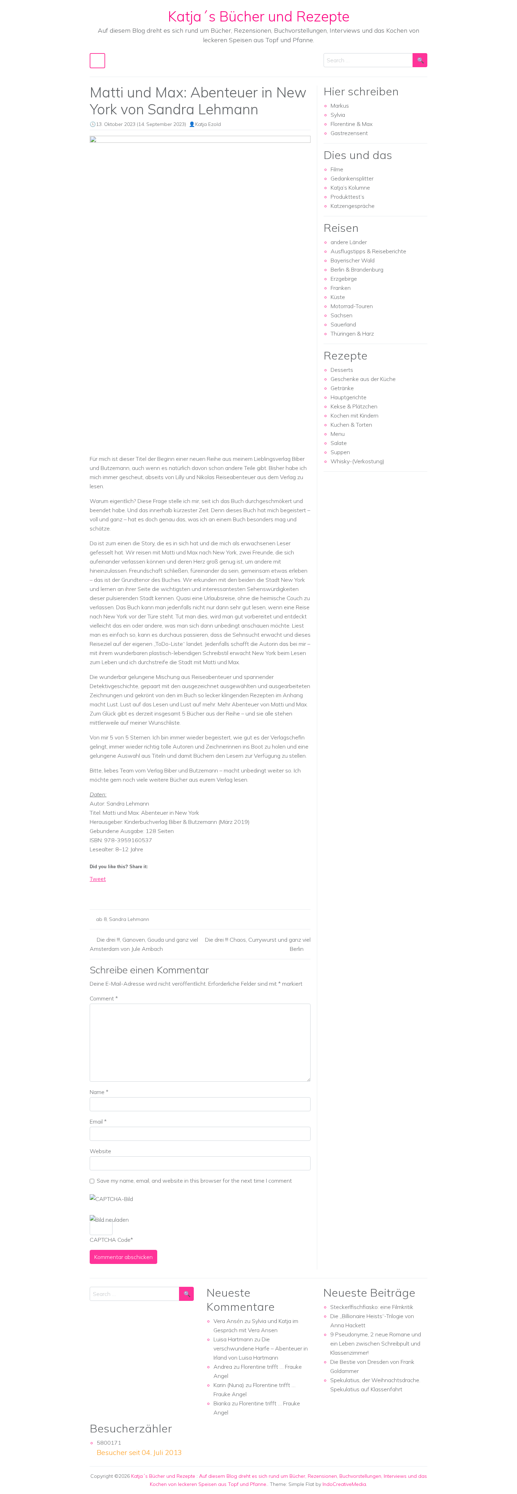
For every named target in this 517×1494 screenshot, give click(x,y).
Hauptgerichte (348, 397)
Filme (337, 169)
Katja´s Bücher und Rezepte (259, 16)
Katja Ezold (208, 124)
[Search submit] (420, 60)
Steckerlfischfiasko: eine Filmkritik (371, 1306)
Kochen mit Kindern (354, 415)
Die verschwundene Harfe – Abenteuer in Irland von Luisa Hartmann (260, 1348)
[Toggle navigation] (97, 60)
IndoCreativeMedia (344, 1484)
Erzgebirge (344, 278)
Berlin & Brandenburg (357, 269)
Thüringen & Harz (352, 333)
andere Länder (349, 242)
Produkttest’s (347, 196)
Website (100, 1151)
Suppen (340, 452)
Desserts (342, 369)
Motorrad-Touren (352, 306)
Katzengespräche (353, 205)
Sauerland (343, 324)
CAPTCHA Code (110, 1239)
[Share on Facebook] (95, 891)
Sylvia (338, 114)
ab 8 (101, 919)
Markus (340, 105)
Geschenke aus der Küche (363, 378)
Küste (338, 296)
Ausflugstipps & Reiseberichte (368, 251)
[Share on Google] (108, 891)
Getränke (342, 388)
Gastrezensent (349, 132)
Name (99, 1091)
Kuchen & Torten (351, 424)
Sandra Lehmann (129, 919)
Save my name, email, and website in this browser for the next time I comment (194, 1180)
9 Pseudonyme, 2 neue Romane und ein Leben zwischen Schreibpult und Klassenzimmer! (375, 1343)
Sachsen (341, 315)
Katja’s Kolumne (350, 187)
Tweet (98, 878)
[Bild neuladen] (109, 1219)
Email (98, 1121)
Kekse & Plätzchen (354, 406)
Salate (339, 442)
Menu (338, 433)
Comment (104, 998)
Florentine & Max (351, 123)
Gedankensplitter (352, 178)
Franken (341, 287)
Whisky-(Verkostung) (357, 461)
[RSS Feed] (121, 891)
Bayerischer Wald (353, 260)
